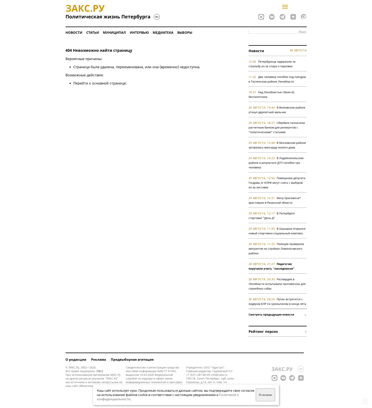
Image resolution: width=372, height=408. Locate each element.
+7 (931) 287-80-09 (198, 375)
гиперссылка (109, 382)
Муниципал (114, 32)
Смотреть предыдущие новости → (278, 314)
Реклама (98, 359)
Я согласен (265, 394)
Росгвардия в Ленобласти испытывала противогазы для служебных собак (277, 283)
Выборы (184, 32)
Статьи (92, 32)
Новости (73, 32)
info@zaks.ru (219, 375)
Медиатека (163, 32)
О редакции (75, 359)
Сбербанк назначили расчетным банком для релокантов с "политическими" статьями (277, 127)
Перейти (80, 83)
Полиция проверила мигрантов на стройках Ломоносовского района (276, 248)
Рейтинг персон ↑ (278, 331)
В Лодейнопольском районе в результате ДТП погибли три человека (276, 162)
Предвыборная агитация (132, 359)
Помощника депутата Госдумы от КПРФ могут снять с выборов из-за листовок (277, 182)
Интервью (139, 32)
